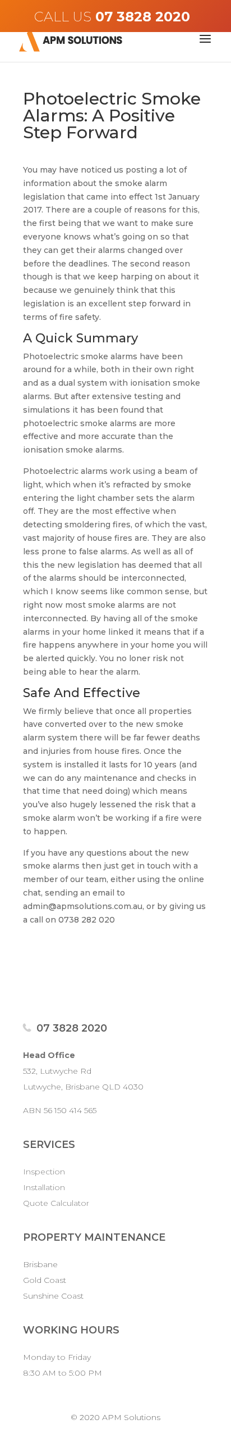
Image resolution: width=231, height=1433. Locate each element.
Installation (44, 1187)
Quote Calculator (56, 1203)
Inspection (44, 1172)
